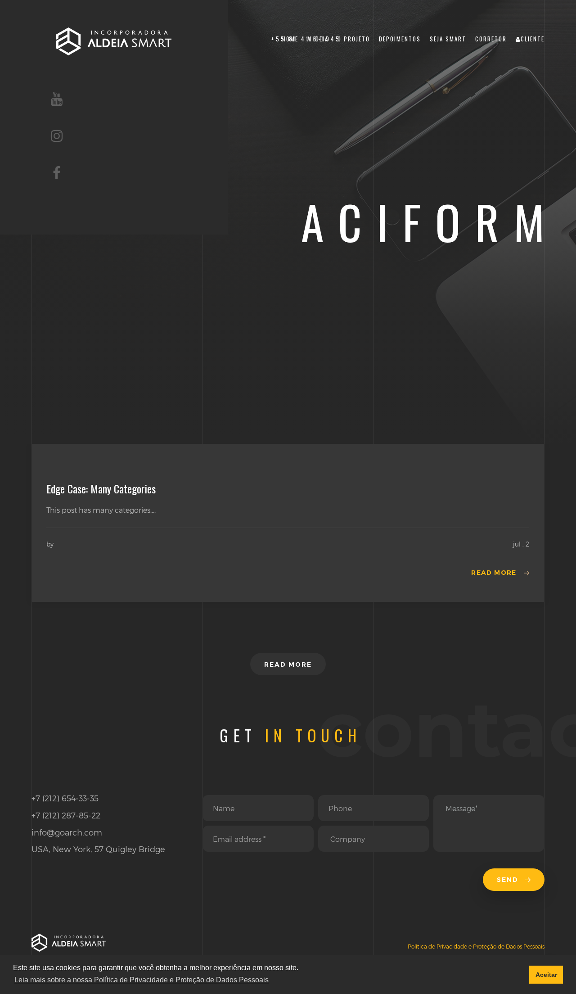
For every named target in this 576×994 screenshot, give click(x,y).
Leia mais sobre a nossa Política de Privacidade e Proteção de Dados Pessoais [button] (141, 980)
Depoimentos (400, 39)
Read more (494, 573)
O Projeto (354, 39)
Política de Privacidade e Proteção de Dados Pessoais (476, 946)
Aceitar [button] (546, 974)
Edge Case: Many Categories (101, 488)
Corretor (491, 39)
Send (509, 880)
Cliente (532, 39)
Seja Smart (448, 39)
